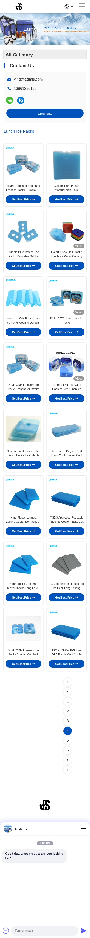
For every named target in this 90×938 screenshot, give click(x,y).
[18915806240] (21, 100)
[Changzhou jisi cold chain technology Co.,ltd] (19, 6)
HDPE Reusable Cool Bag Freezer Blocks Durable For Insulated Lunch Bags (23, 188)
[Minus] (83, 828)
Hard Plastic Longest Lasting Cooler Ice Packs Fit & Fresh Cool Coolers (23, 520)
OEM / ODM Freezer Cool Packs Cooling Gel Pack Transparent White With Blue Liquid (23, 653)
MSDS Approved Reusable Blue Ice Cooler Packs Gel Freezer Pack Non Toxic (67, 520)
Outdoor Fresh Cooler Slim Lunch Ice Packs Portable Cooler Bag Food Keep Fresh (23, 454)
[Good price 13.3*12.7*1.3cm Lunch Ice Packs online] (66, 296)
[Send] (83, 930)
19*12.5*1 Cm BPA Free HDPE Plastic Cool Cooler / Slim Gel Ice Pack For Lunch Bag (66, 653)
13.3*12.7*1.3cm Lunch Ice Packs (67, 320)
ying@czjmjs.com (28, 79)
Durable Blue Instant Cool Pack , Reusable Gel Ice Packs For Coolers (23, 254)
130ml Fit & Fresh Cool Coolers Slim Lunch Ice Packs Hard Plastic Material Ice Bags (66, 387)
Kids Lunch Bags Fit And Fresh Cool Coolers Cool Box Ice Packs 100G (66, 454)
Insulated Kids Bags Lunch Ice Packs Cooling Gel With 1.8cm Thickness (23, 321)
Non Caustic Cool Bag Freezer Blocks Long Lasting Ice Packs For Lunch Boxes (23, 586)
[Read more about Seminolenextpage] (67, 682)
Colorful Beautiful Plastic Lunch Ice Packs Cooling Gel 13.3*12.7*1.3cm (66, 254)
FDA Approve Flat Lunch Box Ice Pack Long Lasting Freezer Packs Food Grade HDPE (66, 586)
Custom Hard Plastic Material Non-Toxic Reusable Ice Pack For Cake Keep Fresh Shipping (66, 188)
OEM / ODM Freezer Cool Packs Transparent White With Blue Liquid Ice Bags (23, 387)
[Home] (45, 811)
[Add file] (6, 930)
